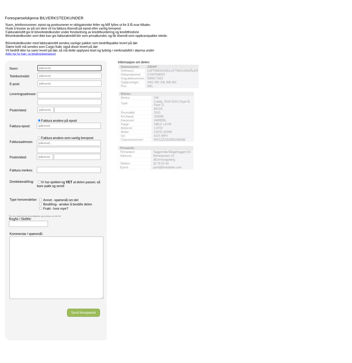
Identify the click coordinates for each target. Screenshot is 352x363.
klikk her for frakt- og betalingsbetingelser (30, 53)
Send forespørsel (83, 312)
